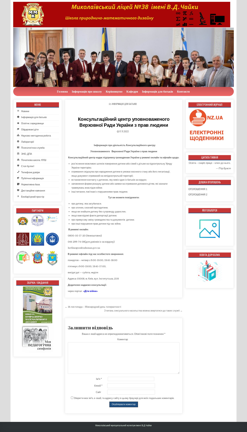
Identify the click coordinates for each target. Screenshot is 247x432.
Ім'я (99, 379)
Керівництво (114, 91)
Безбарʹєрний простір (32, 196)
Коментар (122, 339)
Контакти (183, 91)
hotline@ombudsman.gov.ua (84, 248)
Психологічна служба (32, 147)
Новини (25, 111)
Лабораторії (27, 141)
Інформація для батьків (157, 91)
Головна (62, 91)
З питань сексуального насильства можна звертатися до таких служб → (143, 310)
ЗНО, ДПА (26, 154)
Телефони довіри (30, 172)
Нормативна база (30, 184)
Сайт (98, 392)
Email (98, 385)
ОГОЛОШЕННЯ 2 (197, 194)
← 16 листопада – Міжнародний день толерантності (93, 306)
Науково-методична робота (36, 135)
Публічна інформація (32, 178)
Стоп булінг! (27, 166)
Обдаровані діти (30, 129)
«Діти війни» (90, 291)
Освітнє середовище (32, 123)
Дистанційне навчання (33, 190)
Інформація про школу (87, 91)
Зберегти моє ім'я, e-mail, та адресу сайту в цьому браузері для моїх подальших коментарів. (124, 398)
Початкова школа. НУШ (33, 160)
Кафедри (132, 91)
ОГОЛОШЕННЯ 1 (197, 189)
